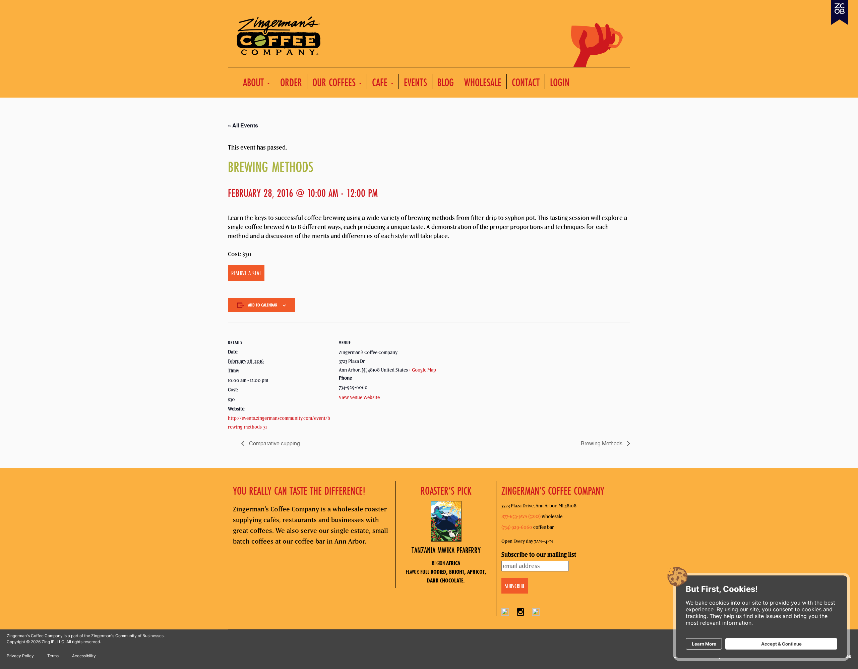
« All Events (243, 125)
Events (415, 82)
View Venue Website (359, 397)
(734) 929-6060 (516, 527)
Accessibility (84, 655)
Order (291, 82)
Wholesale (482, 82)
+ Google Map (422, 370)
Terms (53, 655)
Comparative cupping (274, 443)
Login (559, 82)
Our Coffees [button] (335, 82)
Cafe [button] (381, 82)
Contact (526, 82)
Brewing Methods (602, 443)
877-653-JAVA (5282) (521, 516)
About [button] (254, 82)
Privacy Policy (20, 655)
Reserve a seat (246, 273)
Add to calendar (263, 305)
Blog (445, 82)
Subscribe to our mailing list (538, 554)
